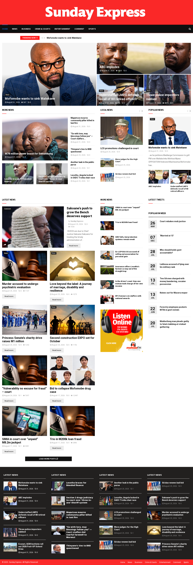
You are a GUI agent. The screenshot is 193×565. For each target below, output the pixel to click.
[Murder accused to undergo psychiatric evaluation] (24, 266)
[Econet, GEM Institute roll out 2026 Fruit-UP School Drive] (10, 547)
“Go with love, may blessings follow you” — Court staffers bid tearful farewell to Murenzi (79, 532)
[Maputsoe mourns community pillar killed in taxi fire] (58, 515)
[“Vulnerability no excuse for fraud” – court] (24, 370)
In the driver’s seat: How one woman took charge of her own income (129, 283)
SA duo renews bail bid (125, 174)
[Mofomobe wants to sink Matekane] (169, 131)
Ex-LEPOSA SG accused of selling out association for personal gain (127, 254)
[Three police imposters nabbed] (10, 532)
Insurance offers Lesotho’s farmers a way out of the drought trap (127, 268)
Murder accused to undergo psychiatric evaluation (20, 285)
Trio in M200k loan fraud (65, 439)
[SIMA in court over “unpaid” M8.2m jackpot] (24, 421)
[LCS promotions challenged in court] (121, 131)
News (14, 29)
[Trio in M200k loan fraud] (72, 421)
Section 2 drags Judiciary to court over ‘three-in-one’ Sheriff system (51, 179)
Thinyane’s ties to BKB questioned (78, 546)
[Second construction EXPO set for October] (72, 320)
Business (26, 29)
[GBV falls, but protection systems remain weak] (107, 240)
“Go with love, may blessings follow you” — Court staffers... (82, 136)
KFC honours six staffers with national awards (128, 297)
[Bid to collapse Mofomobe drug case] (72, 370)
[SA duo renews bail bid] (107, 177)
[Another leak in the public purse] (106, 485)
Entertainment (62, 29)
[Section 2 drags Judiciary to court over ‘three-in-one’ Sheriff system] (52, 173)
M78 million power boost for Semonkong (29, 153)
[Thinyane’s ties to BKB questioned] (58, 548)
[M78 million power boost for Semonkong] (35, 138)
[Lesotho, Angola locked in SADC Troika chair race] (106, 500)
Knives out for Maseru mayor (173, 293)
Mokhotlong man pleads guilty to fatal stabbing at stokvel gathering (174, 324)
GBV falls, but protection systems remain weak (126, 238)
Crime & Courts (42, 29)
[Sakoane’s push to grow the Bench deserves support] (33, 227)
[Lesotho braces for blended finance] (17, 173)
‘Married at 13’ (167, 236)
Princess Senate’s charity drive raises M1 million (22, 339)
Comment (79, 29)
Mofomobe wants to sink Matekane (64, 38)
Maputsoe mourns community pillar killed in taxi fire (82, 120)
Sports (92, 29)
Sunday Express (77, 221)
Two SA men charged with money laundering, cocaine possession (173, 281)
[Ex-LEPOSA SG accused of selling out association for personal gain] (107, 255)
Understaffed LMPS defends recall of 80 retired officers (179, 188)
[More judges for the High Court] (107, 162)
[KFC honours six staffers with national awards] (107, 299)
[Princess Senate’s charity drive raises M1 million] (24, 320)
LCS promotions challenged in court (119, 148)
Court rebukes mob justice (173, 221)
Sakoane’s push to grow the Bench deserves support (79, 212)
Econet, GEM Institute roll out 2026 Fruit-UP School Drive (30, 546)
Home (5, 29)
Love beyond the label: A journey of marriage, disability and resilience (71, 287)
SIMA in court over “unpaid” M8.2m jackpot (20, 440)
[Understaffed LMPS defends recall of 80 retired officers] (180, 177)
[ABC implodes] (158, 177)
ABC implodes (109, 67)
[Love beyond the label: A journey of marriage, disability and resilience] (72, 266)
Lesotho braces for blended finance (76, 484)
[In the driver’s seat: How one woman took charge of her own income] (107, 284)
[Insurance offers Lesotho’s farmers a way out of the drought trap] (107, 269)
